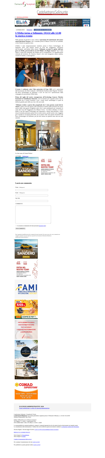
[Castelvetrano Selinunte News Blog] (52, 14)
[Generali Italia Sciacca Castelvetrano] (50, 176)
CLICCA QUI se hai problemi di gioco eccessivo (46, 429)
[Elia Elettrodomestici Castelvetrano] (52, 26)
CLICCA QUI (36, 442)
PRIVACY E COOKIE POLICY (22, 432)
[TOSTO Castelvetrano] (26, 379)
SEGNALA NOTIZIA (22, 17)
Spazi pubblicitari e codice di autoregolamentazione (34, 408)
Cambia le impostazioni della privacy (23, 439)
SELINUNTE (20, 18)
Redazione (29, 29)
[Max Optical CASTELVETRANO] (26, 358)
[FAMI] (26, 298)
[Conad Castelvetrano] (26, 399)
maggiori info (42, 225)
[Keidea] (26, 318)
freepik (24, 436)
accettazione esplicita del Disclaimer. (70, 426)
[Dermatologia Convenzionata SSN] (26, 338)
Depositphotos (25, 435)
